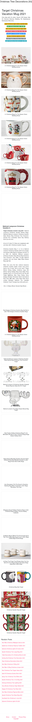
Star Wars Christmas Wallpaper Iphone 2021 (13, 642)
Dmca (7, 717)
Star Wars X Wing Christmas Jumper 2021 (13, 667)
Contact (14, 717)
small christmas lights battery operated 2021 (16, 24)
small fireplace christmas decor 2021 (16, 38)
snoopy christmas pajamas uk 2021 (16, 36)
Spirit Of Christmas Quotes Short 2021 (12, 673)
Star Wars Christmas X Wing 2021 (11, 664)
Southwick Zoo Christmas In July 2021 (12, 698)
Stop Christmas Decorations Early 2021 (12, 661)
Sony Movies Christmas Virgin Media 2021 (13, 686)
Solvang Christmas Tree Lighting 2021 (12, 683)
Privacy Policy (22, 717)
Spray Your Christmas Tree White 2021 (12, 676)
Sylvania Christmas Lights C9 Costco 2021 (13, 649)
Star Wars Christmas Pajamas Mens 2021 (13, 692)
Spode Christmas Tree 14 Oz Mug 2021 (12, 679)
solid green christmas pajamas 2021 (16, 33)
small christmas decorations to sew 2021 (16, 41)
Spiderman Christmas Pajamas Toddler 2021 (13, 645)
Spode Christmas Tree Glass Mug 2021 (12, 695)
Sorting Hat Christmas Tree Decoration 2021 (13, 658)
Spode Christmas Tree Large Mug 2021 (12, 652)
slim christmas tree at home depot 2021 (16, 29)
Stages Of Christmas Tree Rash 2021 (11, 689)
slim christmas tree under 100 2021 (16, 26)
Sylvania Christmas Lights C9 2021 (11, 701)
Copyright (16, 718)
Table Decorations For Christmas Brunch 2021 (14, 655)
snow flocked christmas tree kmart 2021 (16, 31)
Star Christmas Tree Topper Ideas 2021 (12, 670)
